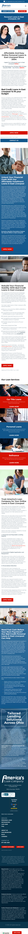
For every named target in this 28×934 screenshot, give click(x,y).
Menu (25, 6)
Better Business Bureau (18, 545)
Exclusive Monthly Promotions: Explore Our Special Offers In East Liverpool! (13, 232)
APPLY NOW (20, 847)
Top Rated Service (14, 800)
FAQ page (15, 114)
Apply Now (14, 133)
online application (6, 346)
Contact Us (14, 140)
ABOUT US (4, 830)
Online (16, 63)
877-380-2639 (22, 11)
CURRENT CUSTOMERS (8, 11)
